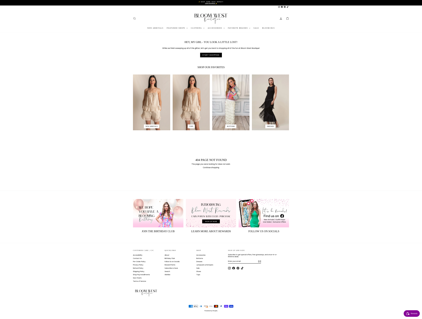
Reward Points (170, 265)
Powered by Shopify (211, 311)
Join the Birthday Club (158, 231)
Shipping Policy (138, 271)
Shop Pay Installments (141, 275)
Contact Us (137, 258)
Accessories (215, 28)
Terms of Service (139, 281)
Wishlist (167, 275)
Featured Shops (176, 28)
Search (167, 271)
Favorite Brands (238, 28)
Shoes (198, 271)
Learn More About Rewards (211, 231)
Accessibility (137, 255)
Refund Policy (138, 268)
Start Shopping (210, 55)
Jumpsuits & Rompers (204, 265)
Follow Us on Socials (172, 261)
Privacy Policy (138, 265)
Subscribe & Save (171, 268)
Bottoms (199, 258)
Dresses (199, 261)
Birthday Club (170, 258)
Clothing (197, 28)
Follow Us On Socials (263, 231)
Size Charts (137, 278)
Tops (198, 275)
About (167, 255)
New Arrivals (155, 28)
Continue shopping (211, 167)
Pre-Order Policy (139, 261)
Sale (256, 28)
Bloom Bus (268, 28)
